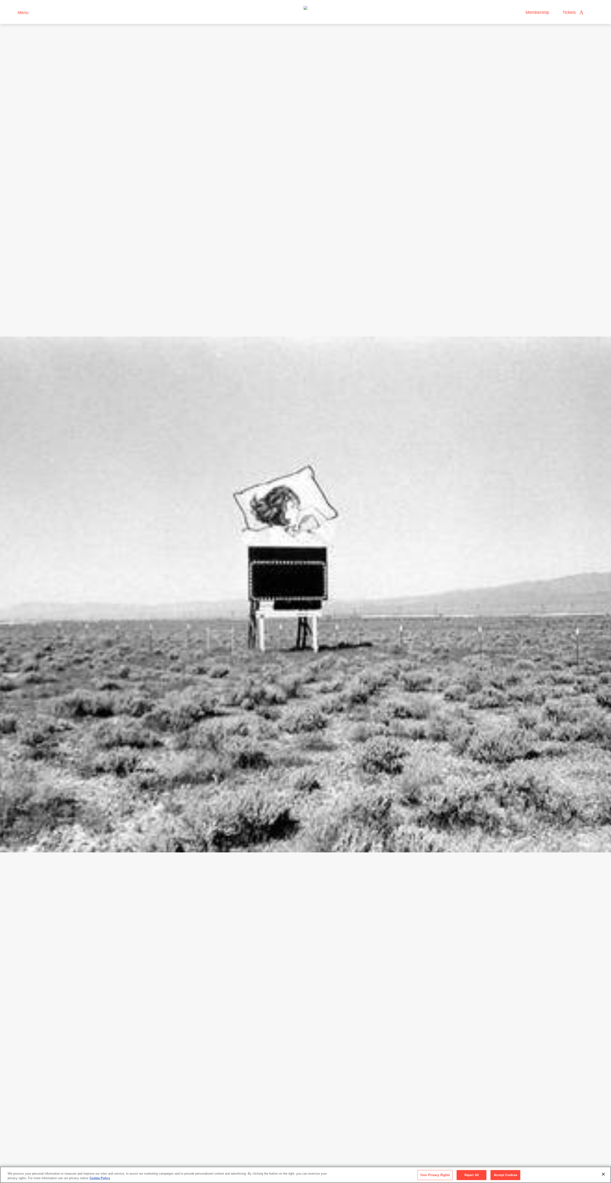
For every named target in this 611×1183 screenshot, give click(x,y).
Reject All (471, 1175)
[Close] (603, 1174)
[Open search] (592, 12)
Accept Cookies (505, 1175)
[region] (305, 1175)
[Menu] (12, 12)
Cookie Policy (100, 1178)
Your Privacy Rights (435, 1175)
